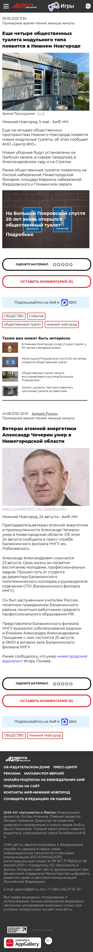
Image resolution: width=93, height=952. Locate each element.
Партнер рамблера (42, 930)
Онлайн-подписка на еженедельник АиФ (44, 780)
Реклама (12, 773)
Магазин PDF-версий (44, 773)
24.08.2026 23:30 (15, 414)
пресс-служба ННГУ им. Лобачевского (34, 509)
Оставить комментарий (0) (46, 282)
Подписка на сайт (22, 786)
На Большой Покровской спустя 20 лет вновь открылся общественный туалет (45, 219)
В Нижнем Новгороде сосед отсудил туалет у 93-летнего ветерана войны (54, 345)
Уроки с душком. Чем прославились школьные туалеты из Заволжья (47, 389)
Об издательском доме (27, 767)
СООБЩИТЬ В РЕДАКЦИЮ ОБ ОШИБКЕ (37, 799)
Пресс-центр (65, 767)
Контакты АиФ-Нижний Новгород (37, 792)
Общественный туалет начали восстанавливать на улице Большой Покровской (47, 376)
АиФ (41, 114)
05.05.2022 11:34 (14, 18)
